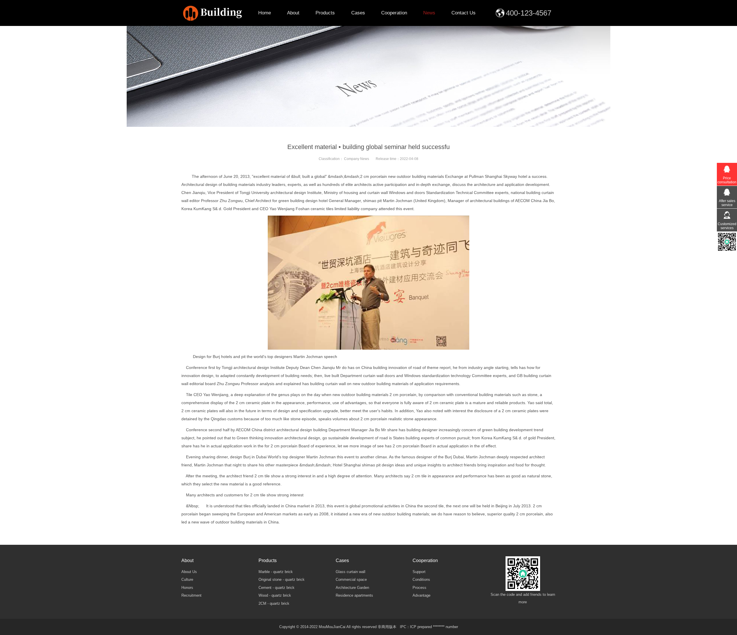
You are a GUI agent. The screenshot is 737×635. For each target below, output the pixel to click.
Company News (356, 159)
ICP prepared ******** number (434, 627)
